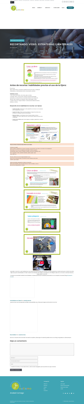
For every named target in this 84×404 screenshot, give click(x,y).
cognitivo (32, 0)
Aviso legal (63, 383)
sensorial (37, 0)
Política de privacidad (65, 385)
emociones (42, 0)
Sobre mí (39, 7)
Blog (63, 7)
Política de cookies (64, 387)
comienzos (15, 0)
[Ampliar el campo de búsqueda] (12, 2)
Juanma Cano (22, 334)
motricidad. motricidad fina (17, 40)
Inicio (33, 7)
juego (11, 0)
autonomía (47, 0)
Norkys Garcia (27, 300)
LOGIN (62, 388)
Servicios (47, 7)
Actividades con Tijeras (16, 300)
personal (52, 0)
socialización (26, 0)
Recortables (13, 334)
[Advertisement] (42, 20)
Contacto (70, 7)
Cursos (45, 387)
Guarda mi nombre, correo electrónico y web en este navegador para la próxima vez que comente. (33, 366)
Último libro (57, 7)
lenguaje (20, 0)
